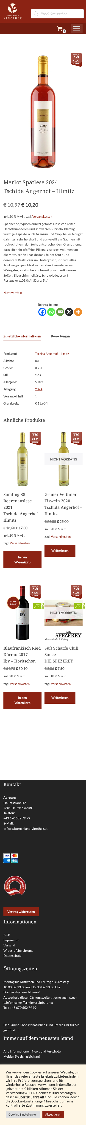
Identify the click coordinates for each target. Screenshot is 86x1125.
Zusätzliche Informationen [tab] (22, 336)
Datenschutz (12, 955)
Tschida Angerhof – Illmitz (52, 354)
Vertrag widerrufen (21, 912)
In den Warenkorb (22, 559)
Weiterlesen (60, 550)
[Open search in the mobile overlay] (57, 7)
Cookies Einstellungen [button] (22, 1114)
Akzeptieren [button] (53, 1114)
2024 (38, 389)
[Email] (60, 312)
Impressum (11, 940)
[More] (78, 312)
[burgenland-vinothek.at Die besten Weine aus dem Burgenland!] (12, 11)
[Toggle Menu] (76, 28)
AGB (6, 935)
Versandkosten (42, 216)
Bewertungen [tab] (60, 336)
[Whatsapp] (51, 312)
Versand (9, 945)
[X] (69, 312)
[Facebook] (42, 312)
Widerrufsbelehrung (18, 950)
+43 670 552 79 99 (16, 818)
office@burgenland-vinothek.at (25, 828)
